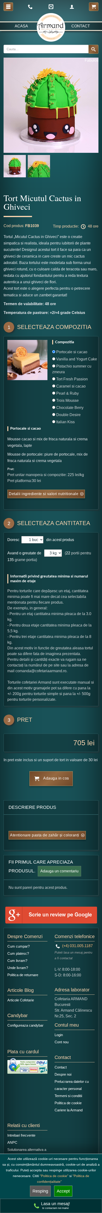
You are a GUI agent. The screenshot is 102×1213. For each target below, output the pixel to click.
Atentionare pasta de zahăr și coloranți (44, 835)
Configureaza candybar (25, 1025)
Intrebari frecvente (21, 1135)
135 (10, 560)
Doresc (13, 540)
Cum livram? (17, 961)
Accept (63, 1191)
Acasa (21, 26)
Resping (40, 1191)
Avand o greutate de (24, 553)
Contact (80, 26)
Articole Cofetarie (20, 1000)
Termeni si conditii (68, 1096)
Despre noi (63, 1074)
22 (68, 553)
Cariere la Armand (69, 1110)
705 (79, 743)
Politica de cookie (68, 1103)
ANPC (12, 1142)
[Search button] (93, 49)
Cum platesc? (18, 953)
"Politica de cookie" (54, 1176)
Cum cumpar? (18, 946)
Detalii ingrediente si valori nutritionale (43, 494)
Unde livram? (17, 968)
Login (59, 1035)
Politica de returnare (22, 975)
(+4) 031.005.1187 (77, 946)
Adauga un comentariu (59, 871)
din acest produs (59, 540)
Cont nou (62, 1042)
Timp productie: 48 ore (75, 226)
